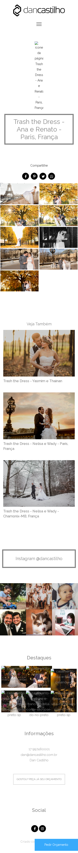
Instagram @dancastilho (39, 558)
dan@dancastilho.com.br (39, 755)
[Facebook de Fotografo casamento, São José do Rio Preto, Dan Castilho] (35, 828)
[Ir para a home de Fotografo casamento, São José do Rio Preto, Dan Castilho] (39, 10)
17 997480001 (39, 749)
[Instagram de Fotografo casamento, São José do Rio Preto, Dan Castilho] (43, 828)
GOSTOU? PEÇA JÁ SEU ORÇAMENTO (39, 779)
